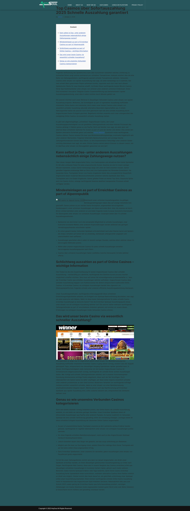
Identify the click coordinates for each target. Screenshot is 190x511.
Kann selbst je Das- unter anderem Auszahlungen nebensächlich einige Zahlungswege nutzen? (73, 35)
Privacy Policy (137, 5)
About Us (79, 5)
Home (70, 5)
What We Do (91, 5)
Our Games (104, 5)
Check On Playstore (120, 5)
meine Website (99, 132)
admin (60, 17)
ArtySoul (54, 508)
